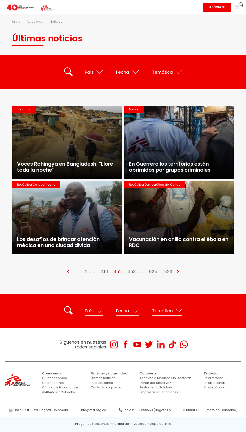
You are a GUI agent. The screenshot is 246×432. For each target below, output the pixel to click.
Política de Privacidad (129, 423)
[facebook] (125, 344)
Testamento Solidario (156, 387)
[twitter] (149, 344)
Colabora (148, 373)
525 (153, 271)
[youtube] (137, 344)
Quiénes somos (54, 378)
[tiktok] (172, 344)
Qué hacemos (53, 382)
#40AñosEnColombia (59, 392)
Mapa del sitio (160, 423)
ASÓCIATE (217, 7)
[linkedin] (161, 344)
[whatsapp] (184, 344)
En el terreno (213, 378)
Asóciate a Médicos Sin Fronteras (165, 378)
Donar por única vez (155, 382)
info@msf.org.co (93, 410)
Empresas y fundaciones (159, 392)
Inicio (16, 21)
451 (104, 271)
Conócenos (51, 373)
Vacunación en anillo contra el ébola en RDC (178, 242)
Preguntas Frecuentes (92, 423)
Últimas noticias (103, 378)
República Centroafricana (36, 185)
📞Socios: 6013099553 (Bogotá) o (145, 410)
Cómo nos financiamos (60, 387)
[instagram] (114, 344)
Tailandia (24, 109)
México (134, 109)
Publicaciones (102, 382)
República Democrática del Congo (154, 185)
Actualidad (35, 21)
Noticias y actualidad (109, 373)
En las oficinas (215, 382)
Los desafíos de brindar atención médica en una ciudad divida (58, 242)
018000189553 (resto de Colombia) (210, 410)
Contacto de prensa (107, 387)
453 (131, 271)
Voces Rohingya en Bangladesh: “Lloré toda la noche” (65, 166)
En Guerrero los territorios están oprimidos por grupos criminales (169, 166)
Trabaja (211, 373)
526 (168, 271)
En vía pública (214, 387)
